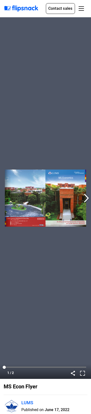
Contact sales (60, 8)
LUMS (27, 402)
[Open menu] (81, 8)
